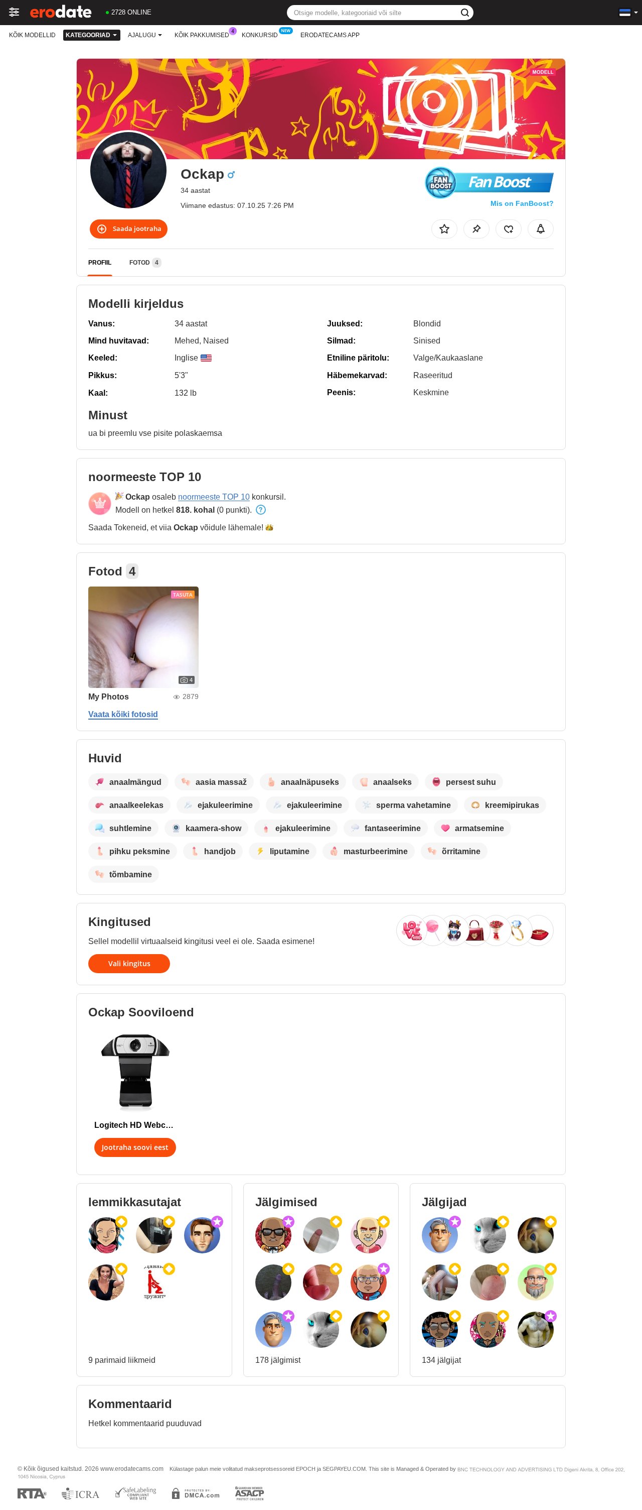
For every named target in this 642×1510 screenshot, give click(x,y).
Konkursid (260, 35)
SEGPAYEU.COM (344, 1469)
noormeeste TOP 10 (214, 497)
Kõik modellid (32, 35)
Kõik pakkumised (202, 35)
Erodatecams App (330, 35)
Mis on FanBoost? (522, 203)
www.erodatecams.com (132, 1468)
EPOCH (305, 1469)
